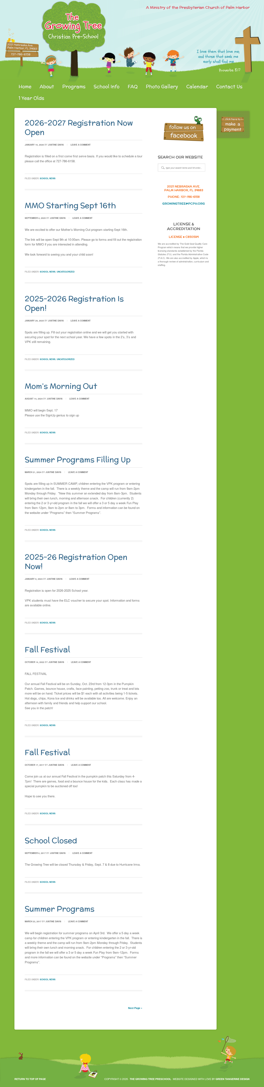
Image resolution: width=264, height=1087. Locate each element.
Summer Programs (59, 908)
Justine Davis (56, 144)
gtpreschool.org (62, 41)
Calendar (197, 86)
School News (47, 178)
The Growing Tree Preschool (150, 1079)
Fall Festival (47, 649)
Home (25, 86)
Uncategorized (65, 271)
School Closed (51, 840)
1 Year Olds (31, 98)
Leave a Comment (81, 144)
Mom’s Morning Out (61, 386)
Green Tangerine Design (233, 1079)
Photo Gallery (162, 86)
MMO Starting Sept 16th (70, 205)
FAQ (133, 86)
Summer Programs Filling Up (78, 459)
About (47, 86)
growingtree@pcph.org (183, 204)
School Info (106, 86)
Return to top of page (30, 1079)
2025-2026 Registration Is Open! (74, 303)
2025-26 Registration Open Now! (76, 562)
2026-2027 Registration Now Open (79, 127)
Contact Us (229, 86)
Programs (73, 86)
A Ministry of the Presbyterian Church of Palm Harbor (198, 7)
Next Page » (135, 1008)
